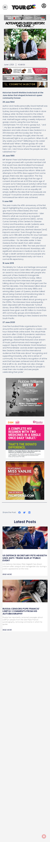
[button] (5, 7)
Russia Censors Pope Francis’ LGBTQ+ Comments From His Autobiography (21, 611)
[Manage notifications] (44, 836)
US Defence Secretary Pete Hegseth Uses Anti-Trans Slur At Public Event (25, 558)
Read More (7, 574)
